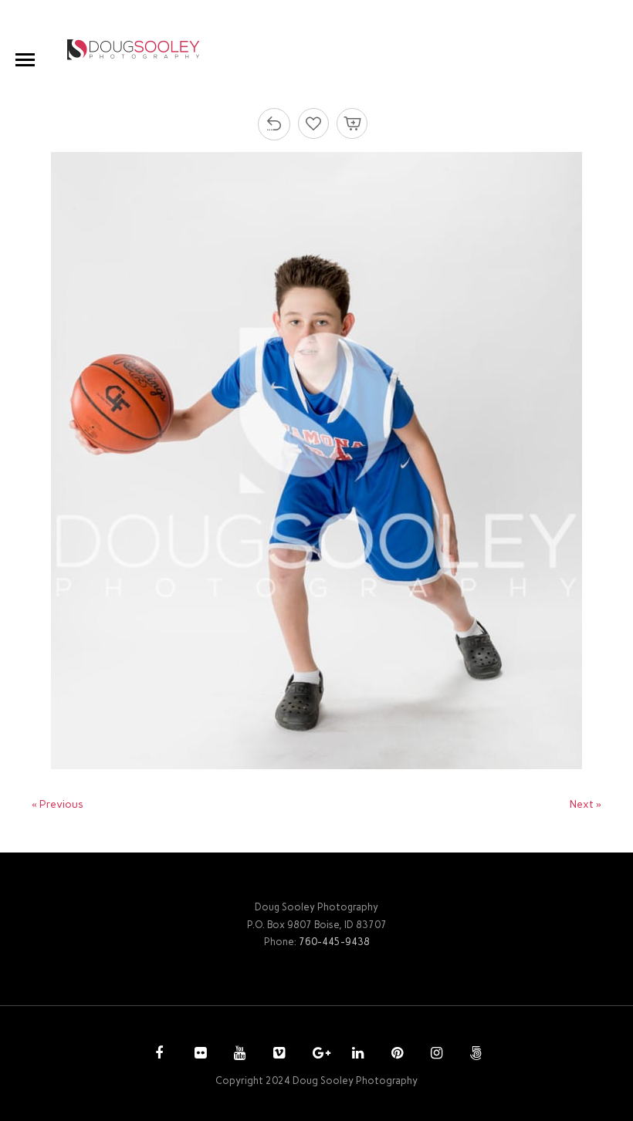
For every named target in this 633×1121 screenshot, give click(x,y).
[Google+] (316, 1054)
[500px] (474, 1054)
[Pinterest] (395, 1054)
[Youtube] (237, 1054)
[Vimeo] (277, 1054)
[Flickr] (198, 1054)
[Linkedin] (356, 1054)
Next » (585, 804)
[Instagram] (434, 1054)
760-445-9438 (334, 941)
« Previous (57, 804)
